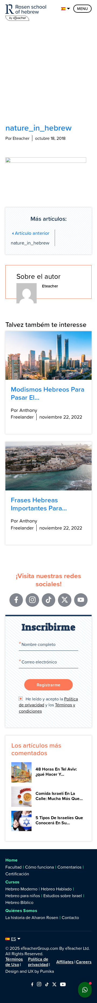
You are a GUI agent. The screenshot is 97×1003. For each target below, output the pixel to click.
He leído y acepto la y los (48, 705)
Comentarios (69, 867)
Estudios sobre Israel (62, 896)
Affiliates (65, 962)
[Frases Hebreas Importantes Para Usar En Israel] (48, 466)
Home (11, 860)
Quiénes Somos (21, 910)
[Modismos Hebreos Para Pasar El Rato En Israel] (48, 355)
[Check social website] (32, 985)
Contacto (70, 917)
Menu (82, 8)
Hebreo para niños (22, 896)
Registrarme (48, 685)
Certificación (17, 874)
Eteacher (50, 286)
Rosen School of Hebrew (26, 11)
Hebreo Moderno (21, 889)
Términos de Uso (14, 961)
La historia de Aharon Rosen (31, 917)
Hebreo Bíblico (19, 902)
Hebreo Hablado (56, 889)
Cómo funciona (39, 867)
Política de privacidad (38, 961)
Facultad (13, 867)
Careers (84, 962)
